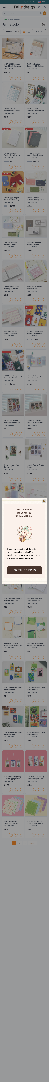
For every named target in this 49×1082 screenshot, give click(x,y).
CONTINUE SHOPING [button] (24, 570)
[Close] (44, 501)
